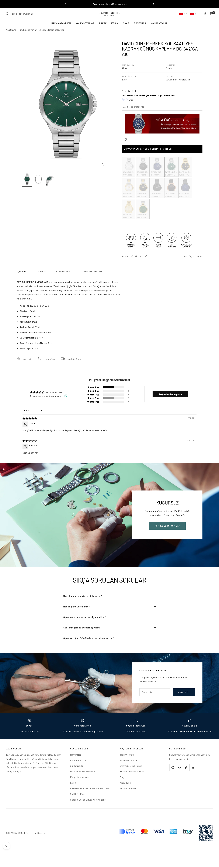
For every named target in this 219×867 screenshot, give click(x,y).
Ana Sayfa (11, 29)
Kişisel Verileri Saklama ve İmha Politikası (90, 788)
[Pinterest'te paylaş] (136, 256)
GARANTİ (41, 271)
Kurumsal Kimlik (78, 760)
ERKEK (103, 23)
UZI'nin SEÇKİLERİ (61, 23)
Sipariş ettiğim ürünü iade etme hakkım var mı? (88, 638)
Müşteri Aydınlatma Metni (132, 771)
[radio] (128, 167)
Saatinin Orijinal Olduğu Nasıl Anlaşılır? (88, 799)
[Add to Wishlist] (125, 139)
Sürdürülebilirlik (77, 765)
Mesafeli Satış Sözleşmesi (82, 771)
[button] (189, 13)
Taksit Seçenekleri (91, 271)
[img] (29, 418)
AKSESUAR (140, 23)
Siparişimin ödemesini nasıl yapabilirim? (84, 617)
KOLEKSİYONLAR (85, 23)
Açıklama (21, 271)
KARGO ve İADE (63, 271)
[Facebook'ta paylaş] (132, 256)
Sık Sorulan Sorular (129, 760)
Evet (131, 99)
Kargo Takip (125, 782)
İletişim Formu (127, 754)
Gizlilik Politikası (78, 794)
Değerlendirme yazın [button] (170, 394)
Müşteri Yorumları (128, 788)
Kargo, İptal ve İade (79, 777)
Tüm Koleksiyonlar (27, 29)
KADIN (114, 23)
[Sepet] (211, 13)
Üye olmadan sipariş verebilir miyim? (82, 595)
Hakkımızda (75, 754)
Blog (122, 777)
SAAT (126, 23)
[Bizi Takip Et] (172, 767)
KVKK (73, 782)
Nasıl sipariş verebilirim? (76, 606)
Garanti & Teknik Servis (131, 765)
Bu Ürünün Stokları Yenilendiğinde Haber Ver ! (149, 148)
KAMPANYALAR (159, 23)
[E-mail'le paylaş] (146, 256)
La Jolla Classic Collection (52, 29)
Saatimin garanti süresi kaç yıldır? (81, 627)
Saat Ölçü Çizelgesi (193, 256)
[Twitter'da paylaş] (140, 256)
